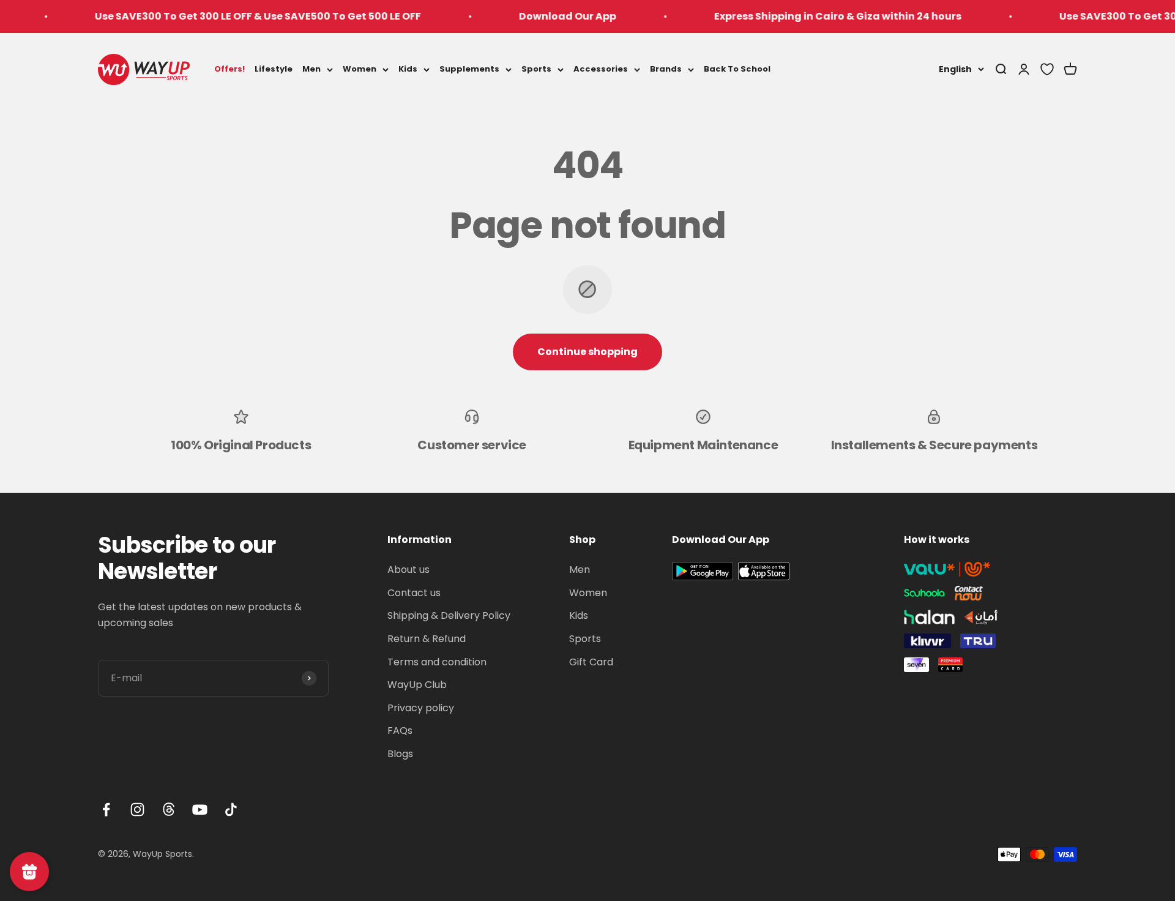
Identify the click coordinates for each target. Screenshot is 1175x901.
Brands (666, 69)
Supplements (469, 69)
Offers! (229, 69)
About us (408, 570)
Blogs (400, 754)
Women (359, 69)
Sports (536, 69)
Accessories (600, 69)
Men (311, 69)
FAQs (399, 730)
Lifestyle (274, 69)
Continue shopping (587, 352)
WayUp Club (417, 685)
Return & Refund (426, 639)
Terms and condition (437, 662)
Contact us (414, 593)
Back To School (737, 69)
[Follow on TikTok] (231, 809)
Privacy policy (420, 708)
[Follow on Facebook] (106, 809)
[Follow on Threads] (168, 809)
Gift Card (591, 662)
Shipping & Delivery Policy (448, 615)
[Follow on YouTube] (200, 809)
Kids (407, 69)
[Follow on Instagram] (137, 809)
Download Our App (545, 16)
